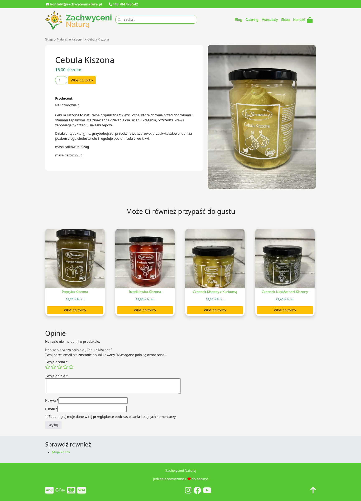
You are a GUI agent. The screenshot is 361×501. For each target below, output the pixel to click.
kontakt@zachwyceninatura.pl (75, 4)
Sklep (285, 20)
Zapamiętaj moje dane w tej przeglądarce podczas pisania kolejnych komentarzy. (112, 416)
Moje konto (61, 452)
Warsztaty (270, 20)
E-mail (51, 409)
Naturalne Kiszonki (70, 39)
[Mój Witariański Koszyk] (310, 20)
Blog (238, 20)
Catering (251, 20)
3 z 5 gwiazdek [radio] (59, 366)
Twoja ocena (56, 362)
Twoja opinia (56, 376)
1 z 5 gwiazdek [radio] (47, 366)
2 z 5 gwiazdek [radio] (53, 366)
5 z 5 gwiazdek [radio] (71, 366)
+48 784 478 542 (125, 4)
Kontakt (299, 20)
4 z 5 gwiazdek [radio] (65, 366)
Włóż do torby (82, 80)
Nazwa (51, 400)
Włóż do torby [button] (75, 310)
